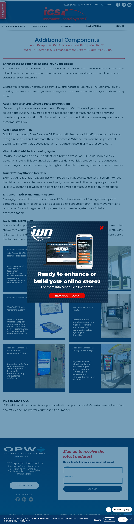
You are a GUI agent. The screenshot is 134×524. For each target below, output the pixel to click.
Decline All (109, 519)
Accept (122, 519)
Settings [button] (97, 519)
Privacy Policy (24, 520)
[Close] (130, 519)
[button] (102, 228)
